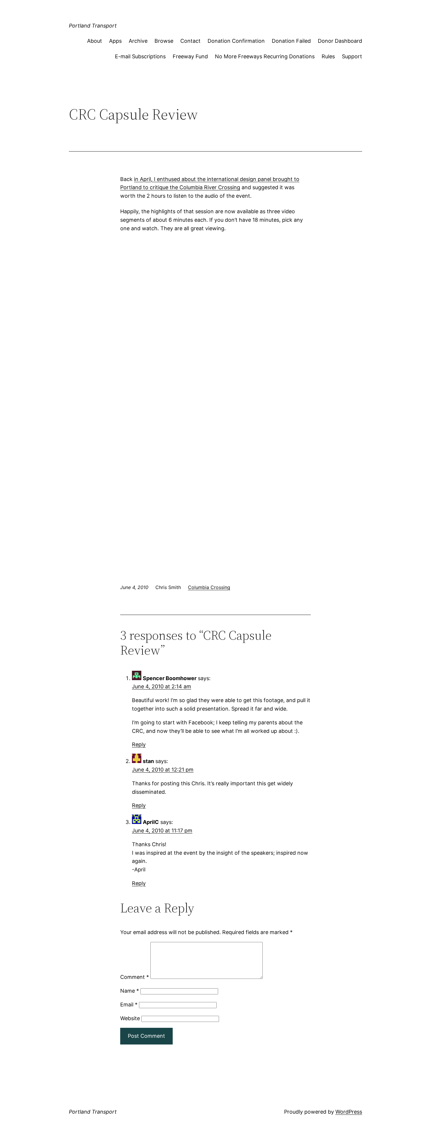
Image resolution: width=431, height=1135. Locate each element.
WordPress (348, 1112)
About (94, 41)
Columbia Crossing (209, 587)
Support (352, 56)
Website (130, 1018)
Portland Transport (93, 26)
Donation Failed (291, 41)
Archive (138, 41)
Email (129, 1004)
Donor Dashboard (340, 41)
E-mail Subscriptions (140, 56)
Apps (115, 41)
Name (129, 991)
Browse (164, 41)
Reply (139, 744)
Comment (134, 977)
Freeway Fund (190, 56)
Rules (328, 56)
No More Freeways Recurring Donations (265, 56)
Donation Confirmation (236, 41)
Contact (190, 41)
